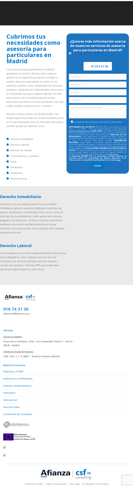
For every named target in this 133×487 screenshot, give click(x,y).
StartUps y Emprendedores (17, 385)
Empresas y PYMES (13, 371)
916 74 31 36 (16, 309)
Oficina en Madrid (12, 336)
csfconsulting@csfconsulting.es (80, 131)
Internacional (10, 399)
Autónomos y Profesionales (18, 378)
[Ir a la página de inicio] (20, 301)
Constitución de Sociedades (17, 414)
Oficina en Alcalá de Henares (18, 351)
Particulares (9, 392)
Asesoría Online (11, 407)
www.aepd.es (113, 154)
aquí (119, 160)
